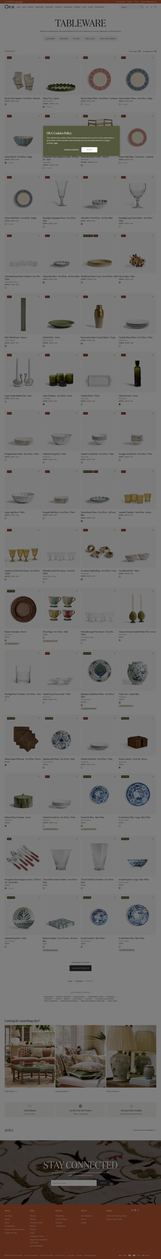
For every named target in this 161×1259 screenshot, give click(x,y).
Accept (89, 150)
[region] (81, 141)
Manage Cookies (71, 149)
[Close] (116, 128)
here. (56, 143)
